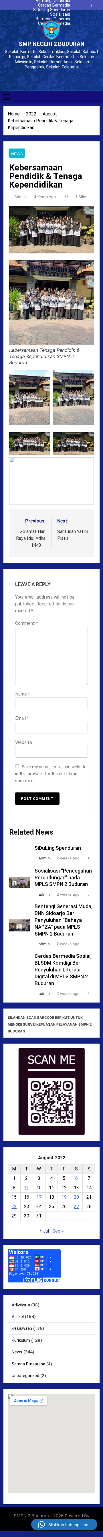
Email (22, 718)
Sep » (58, 1231)
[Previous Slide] (88, 4)
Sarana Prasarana (28, 1364)
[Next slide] (97, 4)
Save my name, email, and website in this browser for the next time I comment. (50, 773)
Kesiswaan (22, 1328)
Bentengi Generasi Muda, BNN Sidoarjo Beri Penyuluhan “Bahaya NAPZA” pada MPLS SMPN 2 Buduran (51, 19)
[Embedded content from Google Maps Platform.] (51, 1443)
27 (76, 1206)
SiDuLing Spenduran (57, 9)
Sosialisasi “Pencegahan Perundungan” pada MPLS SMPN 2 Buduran (51, 14)
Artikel (18, 1316)
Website (23, 742)
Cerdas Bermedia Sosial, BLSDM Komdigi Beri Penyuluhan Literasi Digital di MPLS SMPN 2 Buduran (51, 5)
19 (64, 1197)
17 (38, 1197)
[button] (64, 1524)
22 (14, 1206)
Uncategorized (25, 1375)
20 (76, 1197)
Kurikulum (21, 1340)
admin (20, 196)
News (17, 154)
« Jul (44, 1231)
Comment (26, 623)
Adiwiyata (21, 1305)
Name (22, 694)
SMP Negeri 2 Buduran (51, 43)
